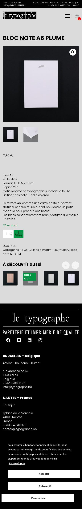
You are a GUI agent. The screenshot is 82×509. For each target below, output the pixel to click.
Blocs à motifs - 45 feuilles (49, 250)
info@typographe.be (17, 387)
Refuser (44, 486)
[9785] (18, 234)
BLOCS (25, 250)
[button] (72, 52)
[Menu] (67, 16)
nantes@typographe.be (20, 429)
